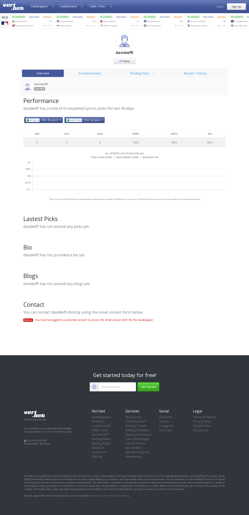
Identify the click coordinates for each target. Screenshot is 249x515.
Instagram (166, 426)
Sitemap (97, 456)
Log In (220, 6)
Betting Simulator (137, 430)
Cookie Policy (202, 426)
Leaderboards (68, 6)
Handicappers (39, 6)
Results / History (197, 73)
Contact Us (99, 452)
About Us (98, 448)
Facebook (165, 417)
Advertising (133, 456)
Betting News (101, 439)
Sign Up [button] (236, 6)
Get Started (148, 387)
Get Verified (133, 448)
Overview (43, 73)
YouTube (165, 430)
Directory (98, 421)
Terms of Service (204, 417)
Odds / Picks (97, 6)
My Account (133, 417)
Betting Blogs (101, 443)
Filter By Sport (44, 120)
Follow (126, 61)
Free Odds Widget (137, 439)
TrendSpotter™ (135, 421)
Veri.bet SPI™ (101, 435)
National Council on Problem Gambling (109, 495)
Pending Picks (142, 73)
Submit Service (135, 443)
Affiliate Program (137, 452)
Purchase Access (90, 73)
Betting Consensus (138, 435)
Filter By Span (85, 120)
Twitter (164, 421)
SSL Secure (200, 430)
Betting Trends (135, 426)
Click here (48, 431)
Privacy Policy (202, 421)
